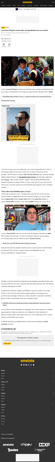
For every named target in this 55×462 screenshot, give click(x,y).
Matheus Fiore (7, 38)
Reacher (24, 5)
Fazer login (7, 343)
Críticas (3, 375)
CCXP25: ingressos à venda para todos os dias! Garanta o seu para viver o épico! (26, 304)
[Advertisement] (27, 51)
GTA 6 (18, 5)
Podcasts (9, 5)
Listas (2, 378)
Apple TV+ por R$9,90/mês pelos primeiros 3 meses (19, 243)
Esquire (6, 180)
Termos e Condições (7, 434)
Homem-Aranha (43, 5)
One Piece (36, 5)
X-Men (14, 5)
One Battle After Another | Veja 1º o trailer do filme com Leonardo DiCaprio (27, 96)
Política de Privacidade (7, 438)
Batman (50, 5)
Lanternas (29, 5)
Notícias (3, 373)
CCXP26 (3, 5)
